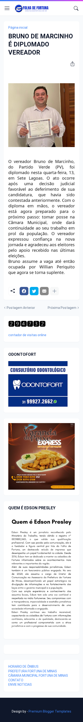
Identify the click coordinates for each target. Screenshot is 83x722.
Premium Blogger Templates (50, 711)
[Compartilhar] (71, 64)
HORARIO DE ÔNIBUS (23, 666)
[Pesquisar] (76, 8)
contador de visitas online (27, 335)
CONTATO (15, 680)
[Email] (44, 291)
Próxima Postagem (62, 308)
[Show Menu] (7, 8)
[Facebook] (24, 291)
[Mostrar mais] (54, 291)
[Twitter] (34, 291)
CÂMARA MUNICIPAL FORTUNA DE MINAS (38, 675)
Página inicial (17, 27)
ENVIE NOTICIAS (20, 684)
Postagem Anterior (21, 308)
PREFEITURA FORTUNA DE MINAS (32, 671)
